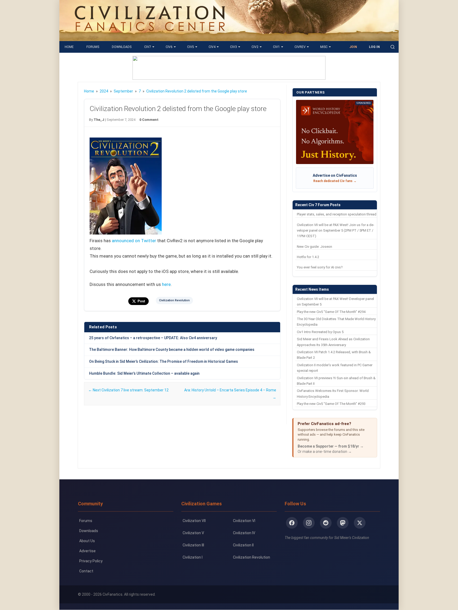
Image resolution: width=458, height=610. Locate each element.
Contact (86, 571)
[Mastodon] (343, 523)
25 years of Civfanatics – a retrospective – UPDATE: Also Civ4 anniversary (153, 338)
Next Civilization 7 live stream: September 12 (128, 390)
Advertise (87, 551)
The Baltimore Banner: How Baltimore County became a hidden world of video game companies (171, 349)
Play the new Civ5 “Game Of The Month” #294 (331, 312)
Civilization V (193, 533)
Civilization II (243, 545)
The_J (99, 120)
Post (141, 301)
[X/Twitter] (359, 523)
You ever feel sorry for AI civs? (320, 267)
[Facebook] (292, 523)
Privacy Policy (91, 561)
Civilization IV (244, 533)
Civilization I (192, 557)
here (166, 284)
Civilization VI (244, 521)
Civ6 (169, 47)
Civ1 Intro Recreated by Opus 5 (320, 332)
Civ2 (255, 47)
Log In (374, 47)
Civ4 (212, 47)
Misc (324, 47)
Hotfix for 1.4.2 (308, 257)
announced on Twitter (134, 240)
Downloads (121, 47)
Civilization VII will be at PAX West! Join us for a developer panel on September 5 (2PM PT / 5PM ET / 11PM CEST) (335, 230)
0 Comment (148, 120)
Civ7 (147, 47)
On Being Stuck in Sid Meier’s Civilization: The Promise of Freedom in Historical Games (163, 361)
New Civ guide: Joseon (314, 247)
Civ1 (276, 47)
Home (69, 47)
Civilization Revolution (174, 300)
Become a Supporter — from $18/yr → (331, 446)
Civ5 (190, 47)
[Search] (392, 47)
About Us (87, 541)
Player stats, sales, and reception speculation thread (336, 214)
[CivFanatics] (150, 37)
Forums (92, 47)
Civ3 (233, 47)
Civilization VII (194, 521)
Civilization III (193, 545)
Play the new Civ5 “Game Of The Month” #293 (331, 404)
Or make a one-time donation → (325, 451)
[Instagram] (309, 523)
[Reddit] (326, 523)
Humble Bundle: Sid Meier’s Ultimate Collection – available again (144, 373)
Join (353, 47)
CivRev (300, 47)
